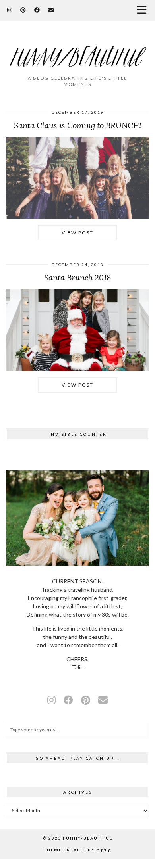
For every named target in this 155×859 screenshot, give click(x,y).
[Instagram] (9, 9)
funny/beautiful (87, 838)
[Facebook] (37, 9)
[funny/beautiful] (77, 51)
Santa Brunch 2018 (77, 277)
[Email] (51, 9)
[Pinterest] (23, 9)
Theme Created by (77, 849)
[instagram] (51, 700)
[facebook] (68, 700)
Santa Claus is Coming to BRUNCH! (77, 125)
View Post (77, 233)
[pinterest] (85, 700)
